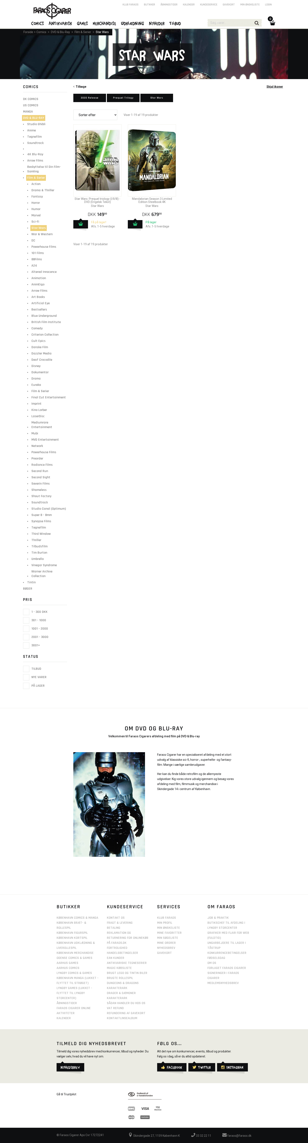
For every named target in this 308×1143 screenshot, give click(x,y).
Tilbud (36, 669)
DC (33, 240)
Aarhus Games (67, 963)
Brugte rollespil (120, 978)
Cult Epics (38, 341)
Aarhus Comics (68, 968)
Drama (36, 378)
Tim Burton (39, 552)
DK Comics (30, 99)
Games (82, 23)
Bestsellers (39, 309)
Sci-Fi (35, 221)
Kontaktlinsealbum (122, 1018)
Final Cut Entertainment (48, 397)
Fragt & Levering (120, 923)
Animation (38, 278)
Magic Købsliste (119, 968)
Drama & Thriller (42, 190)
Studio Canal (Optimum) (48, 509)
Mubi (34, 433)
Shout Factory (41, 496)
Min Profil (164, 923)
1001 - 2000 (39, 628)
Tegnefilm (34, 137)
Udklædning (132, 23)
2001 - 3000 (39, 637)
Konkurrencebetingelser (226, 953)
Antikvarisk (60, 23)
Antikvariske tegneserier (127, 963)
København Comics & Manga (77, 918)
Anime (31, 130)
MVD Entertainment (45, 439)
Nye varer (39, 677)
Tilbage (80, 86)
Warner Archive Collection (41, 573)
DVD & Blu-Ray (60, 32)
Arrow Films (35, 160)
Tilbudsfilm (39, 546)
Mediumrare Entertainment (41, 424)
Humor (35, 209)
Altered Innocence (44, 272)
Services (169, 907)
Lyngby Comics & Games (74, 973)
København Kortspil (72, 938)
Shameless (39, 490)
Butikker (149, 4)
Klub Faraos (130, 4)
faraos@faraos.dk (239, 1135)
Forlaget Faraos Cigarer (226, 968)
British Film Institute (46, 322)
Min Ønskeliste (168, 928)
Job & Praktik (218, 918)
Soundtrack (35, 143)
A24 (34, 265)
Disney (35, 366)
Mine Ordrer (166, 943)
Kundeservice (208, 4)
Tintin (31, 582)
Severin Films (40, 483)
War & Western (42, 234)
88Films (36, 259)
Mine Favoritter (169, 933)
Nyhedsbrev (166, 948)
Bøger (27, 588)
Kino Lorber (39, 410)
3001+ (35, 645)
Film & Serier (83, 32)
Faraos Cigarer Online (74, 1008)
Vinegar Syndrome (44, 565)
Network (37, 446)
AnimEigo (37, 284)
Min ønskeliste (250, 4)
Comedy (37, 328)
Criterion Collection (44, 334)
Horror (35, 203)
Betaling (113, 928)
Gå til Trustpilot (66, 1094)
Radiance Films (42, 465)
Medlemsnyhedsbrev (223, 983)
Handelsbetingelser (122, 953)
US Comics (30, 105)
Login (268, 4)
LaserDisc (38, 416)
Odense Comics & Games (74, 958)
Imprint (36, 404)
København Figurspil (72, 933)
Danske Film (39, 347)
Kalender (189, 4)
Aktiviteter (66, 1013)
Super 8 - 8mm (41, 515)
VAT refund (115, 1008)
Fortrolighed (117, 948)
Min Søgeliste (167, 938)
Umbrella (37, 559)
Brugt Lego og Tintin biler (127, 973)
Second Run (39, 471)
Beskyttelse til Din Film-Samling (44, 169)
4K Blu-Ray (35, 154)
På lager (38, 686)
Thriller (36, 540)
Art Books (38, 297)
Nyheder (157, 23)
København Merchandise (75, 953)
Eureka (36, 385)
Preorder (37, 458)
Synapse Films (41, 521)
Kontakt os (116, 918)
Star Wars (102, 32)
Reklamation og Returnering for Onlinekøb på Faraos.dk (127, 938)
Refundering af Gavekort (126, 1013)
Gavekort (229, 4)
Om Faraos (221, 907)
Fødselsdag (216, 958)
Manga (28, 111)
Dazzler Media (41, 353)
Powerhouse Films (43, 247)
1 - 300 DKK (39, 612)
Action (35, 184)
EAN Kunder (115, 958)
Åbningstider (168, 4)
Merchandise (104, 23)
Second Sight (40, 477)
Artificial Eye (40, 303)
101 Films (37, 253)
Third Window (41, 534)
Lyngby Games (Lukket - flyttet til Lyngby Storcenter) (74, 993)
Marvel (36, 215)
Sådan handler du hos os (126, 1003)
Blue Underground (44, 316)
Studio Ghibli (36, 124)
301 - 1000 (38, 620)
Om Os (211, 963)
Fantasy (37, 196)
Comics (41, 32)
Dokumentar (40, 372)
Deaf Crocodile (41, 360)
